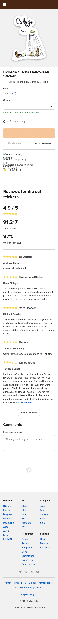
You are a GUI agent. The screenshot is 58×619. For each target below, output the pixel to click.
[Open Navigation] (4, 4)
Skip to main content (2, 2)
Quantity (8, 100)
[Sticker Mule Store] (20, 572)
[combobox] (29, 106)
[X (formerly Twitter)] (26, 572)
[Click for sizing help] (15, 93)
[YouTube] (37, 572)
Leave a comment (13, 432)
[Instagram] (32, 572)
